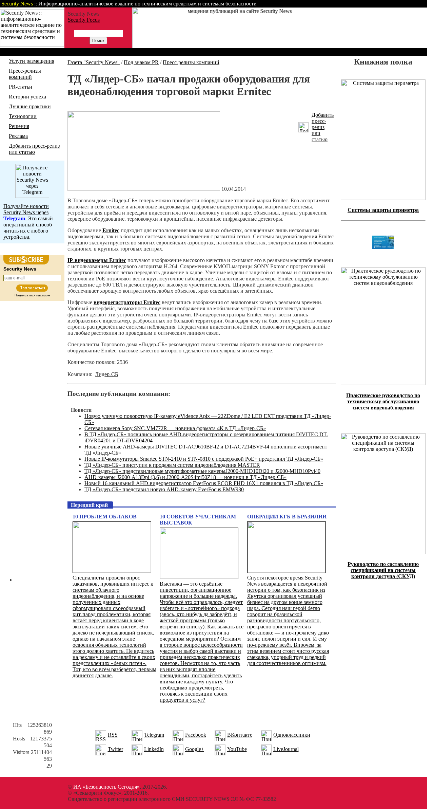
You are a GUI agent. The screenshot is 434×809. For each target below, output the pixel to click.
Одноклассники (291, 735)
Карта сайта (406, 3)
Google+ (194, 749)
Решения (19, 126)
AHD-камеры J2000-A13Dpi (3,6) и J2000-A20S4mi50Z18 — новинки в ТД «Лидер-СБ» (185, 477)
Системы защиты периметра (383, 210)
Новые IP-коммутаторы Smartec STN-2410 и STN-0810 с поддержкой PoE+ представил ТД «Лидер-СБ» (203, 459)
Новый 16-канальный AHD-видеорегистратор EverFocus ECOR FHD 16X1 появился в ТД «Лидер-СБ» (203, 483)
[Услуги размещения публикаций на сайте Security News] (160, 46)
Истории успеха (27, 96)
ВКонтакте (239, 735)
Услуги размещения (31, 61)
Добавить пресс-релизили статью (323, 127)
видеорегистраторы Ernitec (127, 302)
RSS (113, 735)
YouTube (237, 749)
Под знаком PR (141, 62)
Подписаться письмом (32, 295)
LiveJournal (286, 749)
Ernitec (110, 230)
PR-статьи (20, 87)
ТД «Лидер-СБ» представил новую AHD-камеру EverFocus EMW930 (164, 489)
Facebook (195, 735)
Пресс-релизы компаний (25, 74)
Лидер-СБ (106, 374)
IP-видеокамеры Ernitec (96, 260)
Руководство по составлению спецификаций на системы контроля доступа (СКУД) (383, 570)
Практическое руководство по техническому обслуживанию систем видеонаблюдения (383, 401)
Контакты (370, 3)
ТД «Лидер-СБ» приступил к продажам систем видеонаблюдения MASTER (172, 465)
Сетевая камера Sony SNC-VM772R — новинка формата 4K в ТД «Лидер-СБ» (175, 428)
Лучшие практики (30, 106)
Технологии (23, 116)
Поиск (340, 3)
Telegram (154, 735)
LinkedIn (154, 749)
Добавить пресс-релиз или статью (34, 149)
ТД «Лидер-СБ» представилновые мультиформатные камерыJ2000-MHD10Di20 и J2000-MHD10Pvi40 (202, 471)
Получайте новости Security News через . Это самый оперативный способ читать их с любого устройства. (28, 221)
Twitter (115, 749)
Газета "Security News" (93, 62)
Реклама (18, 136)
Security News (19, 269)
